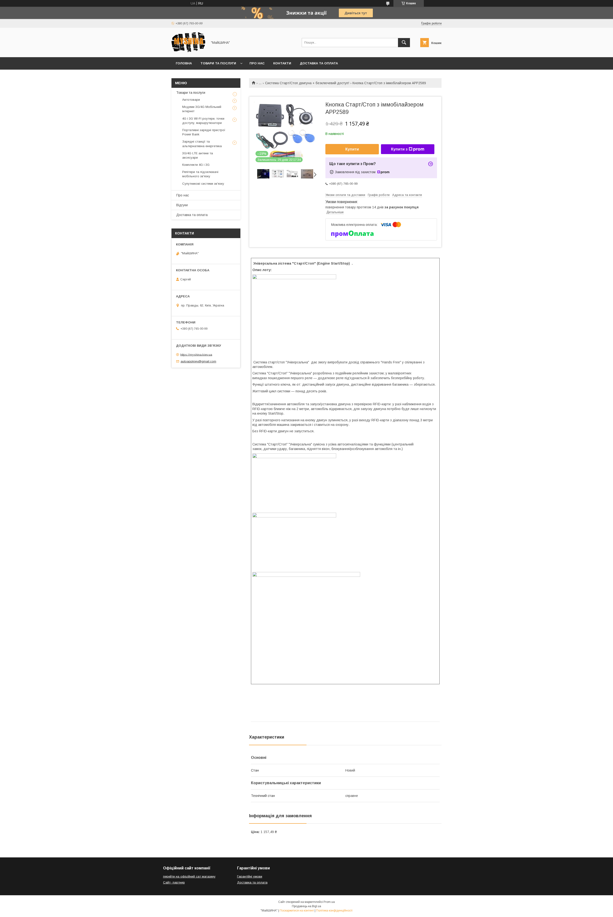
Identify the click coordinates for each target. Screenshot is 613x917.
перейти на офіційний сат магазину (189, 876)
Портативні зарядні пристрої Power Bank (203, 132)
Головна (184, 63)
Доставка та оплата (319, 63)
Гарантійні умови (249, 876)
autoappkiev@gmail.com (198, 361)
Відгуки (182, 205)
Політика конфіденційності (334, 910)
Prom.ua (329, 902)
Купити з (399, 149)
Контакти (282, 63)
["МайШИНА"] (188, 51)
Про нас (257, 63)
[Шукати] (404, 42)
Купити (352, 149)
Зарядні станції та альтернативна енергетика (202, 144)
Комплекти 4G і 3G (196, 165)
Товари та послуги (218, 63)
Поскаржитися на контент (297, 910)
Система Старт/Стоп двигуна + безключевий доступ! (307, 83)
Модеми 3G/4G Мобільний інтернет (201, 109)
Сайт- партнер (174, 882)
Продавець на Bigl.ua (306, 906)
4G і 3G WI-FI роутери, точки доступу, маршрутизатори (203, 121)
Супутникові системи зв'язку (203, 183)
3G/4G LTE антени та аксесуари (197, 155)
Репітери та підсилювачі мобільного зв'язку (200, 174)
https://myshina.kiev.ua (196, 354)
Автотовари (191, 99)
